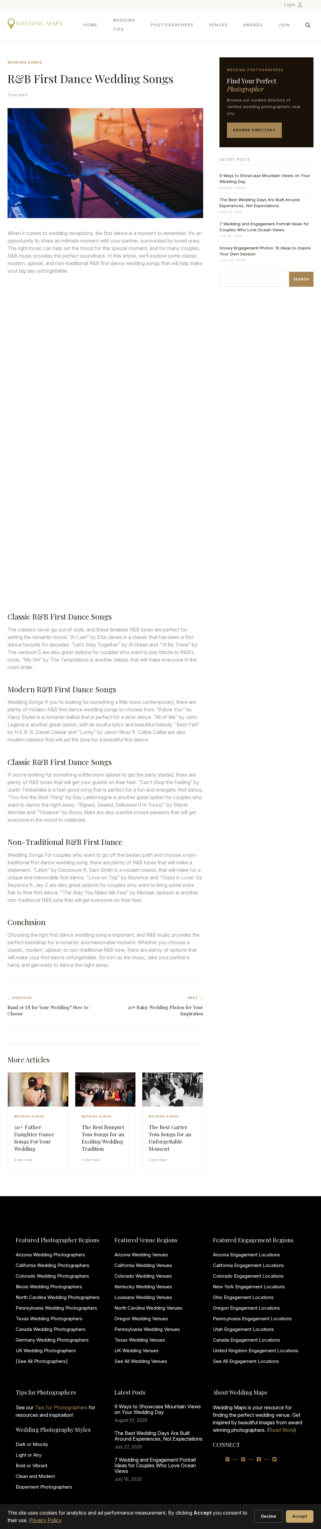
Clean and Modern (35, 1476)
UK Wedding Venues (136, 1351)
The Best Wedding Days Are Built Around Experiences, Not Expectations (259, 202)
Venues (218, 25)
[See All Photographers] (42, 1361)
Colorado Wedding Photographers (52, 1276)
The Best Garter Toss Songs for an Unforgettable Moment (170, 1137)
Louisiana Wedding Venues (143, 1297)
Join (284, 25)
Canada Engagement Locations (246, 1340)
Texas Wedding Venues (139, 1340)
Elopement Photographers (44, 1487)
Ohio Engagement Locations (243, 1297)
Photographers (172, 25)
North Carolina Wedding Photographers (58, 1297)
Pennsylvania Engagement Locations (252, 1319)
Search (301, 279)
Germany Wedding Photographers (52, 1340)
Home (90, 25)
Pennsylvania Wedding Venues (147, 1329)
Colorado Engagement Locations (248, 1276)
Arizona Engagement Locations (246, 1255)
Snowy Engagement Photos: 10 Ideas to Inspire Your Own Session (265, 250)
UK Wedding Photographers (46, 1351)
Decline (268, 1516)
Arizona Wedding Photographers (50, 1255)
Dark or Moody (32, 1444)
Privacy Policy (45, 1520)
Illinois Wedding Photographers (49, 1287)
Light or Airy (28, 1455)
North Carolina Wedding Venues (148, 1308)
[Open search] (308, 25)
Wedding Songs (25, 62)
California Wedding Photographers (52, 1265)
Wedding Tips (124, 25)
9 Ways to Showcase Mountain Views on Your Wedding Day (264, 178)
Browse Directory (254, 130)
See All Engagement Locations (246, 1361)
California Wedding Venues (143, 1265)
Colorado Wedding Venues (143, 1276)
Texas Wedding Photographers (49, 1319)
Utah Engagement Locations (243, 1329)
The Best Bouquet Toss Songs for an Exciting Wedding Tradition (103, 1137)
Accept (299, 1516)
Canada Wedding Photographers (51, 1329)
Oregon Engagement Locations (246, 1308)
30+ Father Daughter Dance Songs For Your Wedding (34, 1137)
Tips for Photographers (61, 1407)
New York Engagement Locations (249, 1287)
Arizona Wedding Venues (141, 1255)
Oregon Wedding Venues (141, 1319)
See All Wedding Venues (140, 1361)
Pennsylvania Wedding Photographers (56, 1308)
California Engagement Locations (248, 1265)
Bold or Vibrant (31, 1466)
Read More (281, 1430)
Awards (253, 25)
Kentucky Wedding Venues (143, 1287)
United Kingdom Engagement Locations (255, 1351)
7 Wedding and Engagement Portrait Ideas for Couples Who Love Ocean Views (264, 226)
